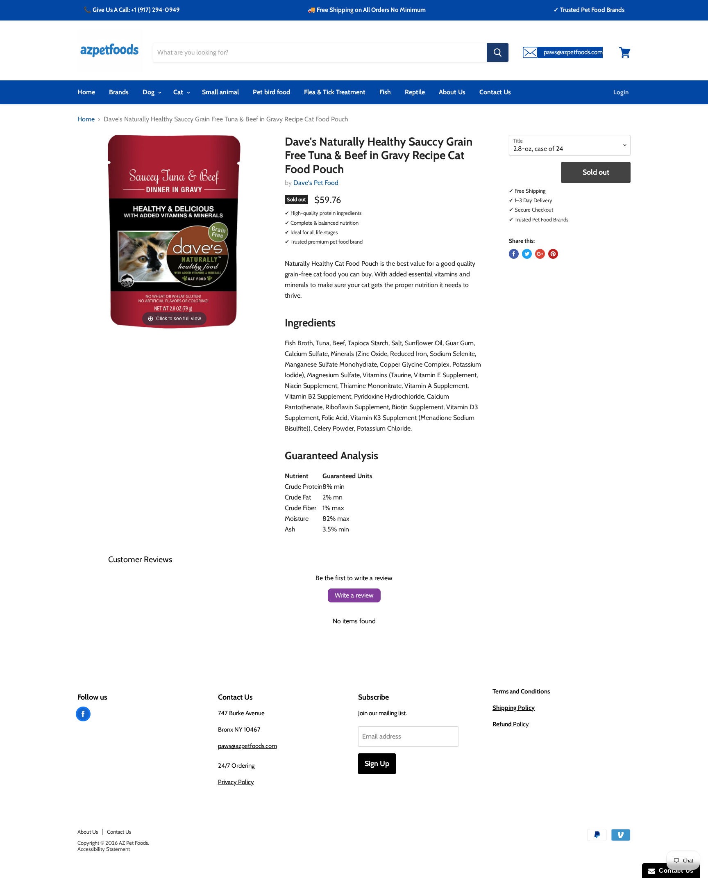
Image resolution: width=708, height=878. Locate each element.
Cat (179, 92)
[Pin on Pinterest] (553, 254)
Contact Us (495, 92)
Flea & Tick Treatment (334, 92)
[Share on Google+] (540, 254)
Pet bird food (271, 92)
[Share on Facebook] (514, 254)
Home (86, 92)
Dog (149, 92)
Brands (119, 92)
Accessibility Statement (103, 849)
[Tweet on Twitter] (527, 254)
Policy (510, 724)
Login (621, 92)
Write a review (354, 595)
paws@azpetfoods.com (247, 746)
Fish (385, 92)
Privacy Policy (236, 782)
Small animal (220, 92)
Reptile (415, 92)
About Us (452, 92)
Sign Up (377, 763)
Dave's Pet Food (315, 183)
